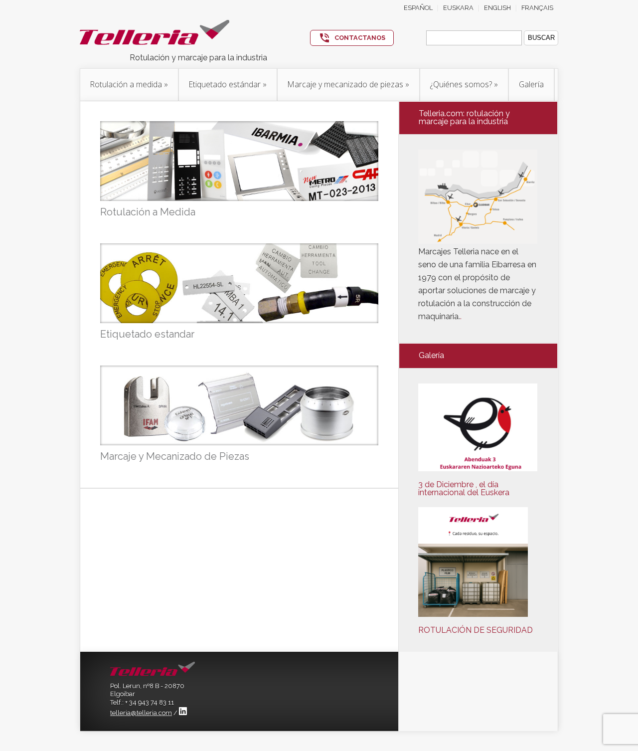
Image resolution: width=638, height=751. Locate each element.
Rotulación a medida (129, 84)
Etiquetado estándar (228, 84)
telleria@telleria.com (141, 713)
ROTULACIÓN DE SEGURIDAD (475, 630)
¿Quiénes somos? (464, 84)
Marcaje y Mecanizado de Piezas (174, 456)
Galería (531, 84)
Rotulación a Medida (147, 212)
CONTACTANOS (359, 37)
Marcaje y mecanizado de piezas (348, 84)
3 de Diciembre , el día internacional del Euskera (463, 488)
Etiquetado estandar (147, 334)
